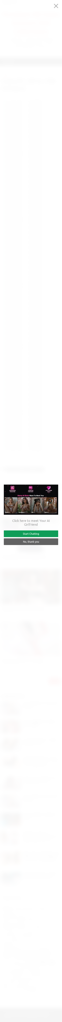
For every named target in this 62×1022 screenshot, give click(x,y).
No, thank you (31, 541)
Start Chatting (31, 533)
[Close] (56, 6)
